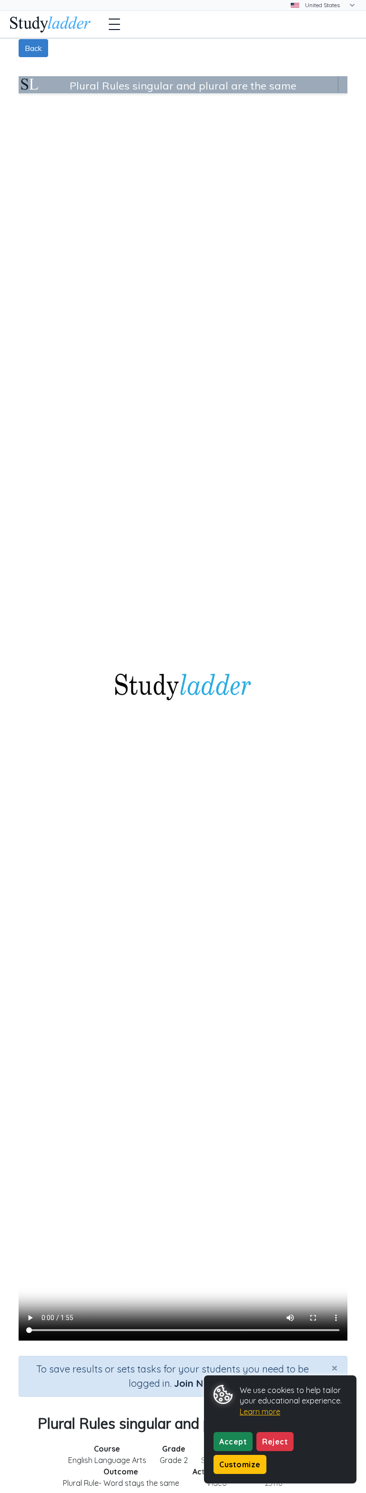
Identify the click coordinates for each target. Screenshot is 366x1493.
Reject (275, 1441)
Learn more (260, 1411)
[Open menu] (114, 24)
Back (33, 48)
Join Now (195, 1383)
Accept (233, 1441)
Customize (240, 1464)
